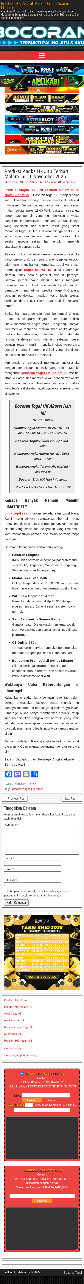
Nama (9, 862)
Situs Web (11, 884)
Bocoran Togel (73, 1276)
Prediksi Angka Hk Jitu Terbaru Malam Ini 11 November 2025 (37, 177)
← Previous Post (14, 802)
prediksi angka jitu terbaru (28, 792)
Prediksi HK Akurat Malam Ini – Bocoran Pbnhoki (35, 5)
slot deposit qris (14, 1052)
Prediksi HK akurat (16, 1004)
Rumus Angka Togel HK (19, 1031)
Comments (68, 186)
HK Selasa (49, 186)
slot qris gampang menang (20, 1059)
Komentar (12, 828)
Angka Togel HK (14, 1024)
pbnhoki (13, 186)
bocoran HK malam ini (18, 1010)
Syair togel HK (13, 1037)
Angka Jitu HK (13, 1017)
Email (9, 873)
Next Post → (72, 802)
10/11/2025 (30, 186)
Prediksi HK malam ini (18, 1044)
